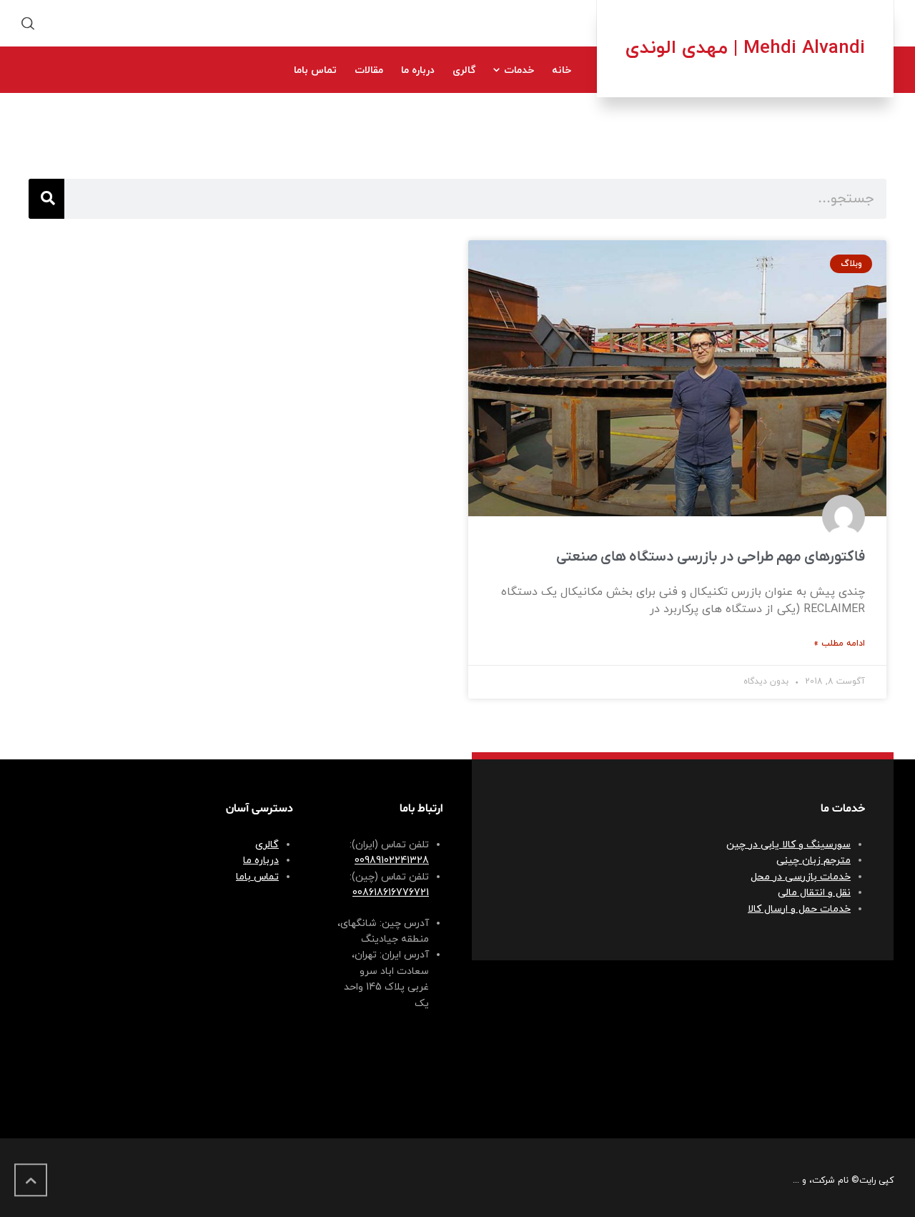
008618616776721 (390, 893)
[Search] (30, 23)
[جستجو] (46, 199)
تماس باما (257, 877)
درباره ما (261, 860)
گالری (267, 845)
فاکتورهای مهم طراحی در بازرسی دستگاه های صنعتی (710, 557)
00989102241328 (392, 860)
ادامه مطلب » (839, 643)
